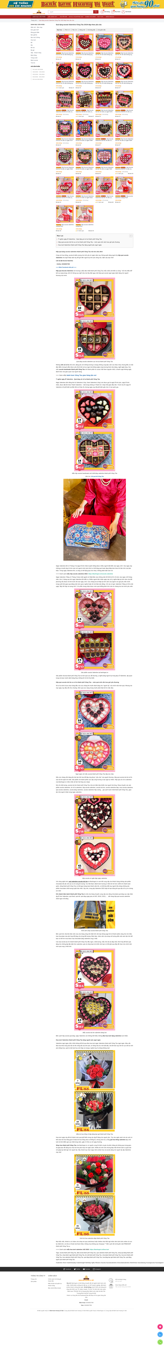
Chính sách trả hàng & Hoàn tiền (54, 1280)
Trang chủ (34, 1279)
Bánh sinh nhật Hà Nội (96, 1291)
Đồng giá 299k (35, 32)
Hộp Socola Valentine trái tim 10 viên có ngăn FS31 (104, 196)
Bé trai (33, 47)
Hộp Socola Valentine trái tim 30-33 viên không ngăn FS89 (65, 82)
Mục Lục (60, 236)
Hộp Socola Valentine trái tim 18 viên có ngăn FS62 (85, 168)
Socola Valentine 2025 (76, 16)
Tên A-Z (67, 30)
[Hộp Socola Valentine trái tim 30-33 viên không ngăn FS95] (65, 42)
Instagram (98, 1269)
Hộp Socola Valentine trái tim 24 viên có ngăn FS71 (65, 139)
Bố (31, 42)
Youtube (87, 1269)
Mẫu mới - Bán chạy (36, 27)
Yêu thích (117, 11)
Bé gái (32, 50)
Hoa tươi (100, 16)
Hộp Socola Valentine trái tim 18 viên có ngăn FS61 (104, 168)
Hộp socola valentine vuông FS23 (65, 225)
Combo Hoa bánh (90, 16)
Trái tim (33, 63)
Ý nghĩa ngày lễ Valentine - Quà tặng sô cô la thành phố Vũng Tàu (80, 239)
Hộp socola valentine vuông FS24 (124, 196)
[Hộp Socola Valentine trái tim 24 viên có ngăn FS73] (124, 100)
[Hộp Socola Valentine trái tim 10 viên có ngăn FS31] (104, 185)
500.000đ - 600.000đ (38, 77)
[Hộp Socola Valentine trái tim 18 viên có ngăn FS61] (104, 157)
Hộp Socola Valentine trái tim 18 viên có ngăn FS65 (104, 139)
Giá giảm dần (102, 30)
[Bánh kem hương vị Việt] (82, 4)
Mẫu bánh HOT (52, 16)
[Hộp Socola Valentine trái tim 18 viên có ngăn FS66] (85, 128)
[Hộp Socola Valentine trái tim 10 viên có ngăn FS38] (124, 157)
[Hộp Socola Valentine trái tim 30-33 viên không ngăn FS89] (65, 71)
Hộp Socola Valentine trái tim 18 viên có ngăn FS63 (65, 168)
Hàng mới (82, 30)
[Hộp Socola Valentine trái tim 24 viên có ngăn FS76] (65, 100)
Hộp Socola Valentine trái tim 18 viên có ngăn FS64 (124, 139)
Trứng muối (34, 58)
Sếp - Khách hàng (36, 52)
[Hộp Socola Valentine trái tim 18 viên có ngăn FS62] (85, 157)
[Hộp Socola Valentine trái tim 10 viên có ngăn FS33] (85, 185)
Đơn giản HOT (35, 30)
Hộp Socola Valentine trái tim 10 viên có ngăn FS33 (85, 196)
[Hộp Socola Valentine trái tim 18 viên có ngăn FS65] (104, 128)
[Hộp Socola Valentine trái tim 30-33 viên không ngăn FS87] (104, 71)
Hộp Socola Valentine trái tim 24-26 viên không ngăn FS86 (124, 82)
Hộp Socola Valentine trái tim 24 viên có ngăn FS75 (84, 111)
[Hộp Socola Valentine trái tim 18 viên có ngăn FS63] (65, 157)
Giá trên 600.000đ (37, 79)
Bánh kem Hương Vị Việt (78, 1310)
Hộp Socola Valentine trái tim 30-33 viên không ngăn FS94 (85, 53)
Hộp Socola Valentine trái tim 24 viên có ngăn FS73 (124, 111)
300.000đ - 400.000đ (38, 72)
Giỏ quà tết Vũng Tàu (97, 476)
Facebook (68, 1269)
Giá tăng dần (91, 30)
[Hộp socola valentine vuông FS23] (65, 214)
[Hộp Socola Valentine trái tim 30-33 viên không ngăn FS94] (85, 42)
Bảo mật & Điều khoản (54, 1288)
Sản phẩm (34, 1281)
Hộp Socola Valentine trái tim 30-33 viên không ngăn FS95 (65, 53)
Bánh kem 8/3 (110, 16)
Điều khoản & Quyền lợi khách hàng (55, 1284)
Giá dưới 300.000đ (37, 69)
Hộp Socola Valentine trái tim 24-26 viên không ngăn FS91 (124, 53)
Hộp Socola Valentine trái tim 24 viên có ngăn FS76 (65, 111)
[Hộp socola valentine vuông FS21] (85, 214)
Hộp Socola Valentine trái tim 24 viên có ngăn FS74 (104, 111)
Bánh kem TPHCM (72, 1291)
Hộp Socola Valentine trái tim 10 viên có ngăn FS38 (124, 168)
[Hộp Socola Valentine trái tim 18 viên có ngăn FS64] (124, 128)
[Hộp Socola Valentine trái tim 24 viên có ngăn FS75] (85, 100)
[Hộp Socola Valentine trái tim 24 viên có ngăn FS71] (65, 128)
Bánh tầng (34, 55)
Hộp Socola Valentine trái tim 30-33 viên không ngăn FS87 (104, 82)
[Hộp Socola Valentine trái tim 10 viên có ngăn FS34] (65, 185)
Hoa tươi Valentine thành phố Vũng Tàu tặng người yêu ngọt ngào (80, 245)
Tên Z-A (74, 30)
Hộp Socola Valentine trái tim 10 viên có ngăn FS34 (65, 196)
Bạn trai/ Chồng (35, 37)
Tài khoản (128, 11)
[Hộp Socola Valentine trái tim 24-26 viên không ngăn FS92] (104, 42)
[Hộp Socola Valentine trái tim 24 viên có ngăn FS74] (104, 100)
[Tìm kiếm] (95, 12)
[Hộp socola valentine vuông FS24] (124, 185)
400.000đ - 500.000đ (38, 74)
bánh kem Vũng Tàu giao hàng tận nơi (81, 375)
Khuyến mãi (63, 16)
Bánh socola (34, 60)
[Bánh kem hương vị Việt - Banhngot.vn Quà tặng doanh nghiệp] (39, 11)
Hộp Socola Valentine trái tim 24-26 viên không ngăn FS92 (104, 53)
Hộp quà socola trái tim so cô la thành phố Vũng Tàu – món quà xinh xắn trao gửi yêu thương (89, 242)
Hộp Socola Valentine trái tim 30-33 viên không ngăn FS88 (85, 82)
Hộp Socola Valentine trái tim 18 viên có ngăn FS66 (85, 139)
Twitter (78, 1269)
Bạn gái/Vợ (34, 35)
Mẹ (32, 45)
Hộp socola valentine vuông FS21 (84, 225)
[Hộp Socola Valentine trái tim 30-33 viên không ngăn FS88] (85, 71)
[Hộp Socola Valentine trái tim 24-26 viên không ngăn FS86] (124, 71)
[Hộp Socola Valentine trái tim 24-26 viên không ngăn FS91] (124, 42)
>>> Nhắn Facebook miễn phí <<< (66, 267)
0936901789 (89, 1302)
